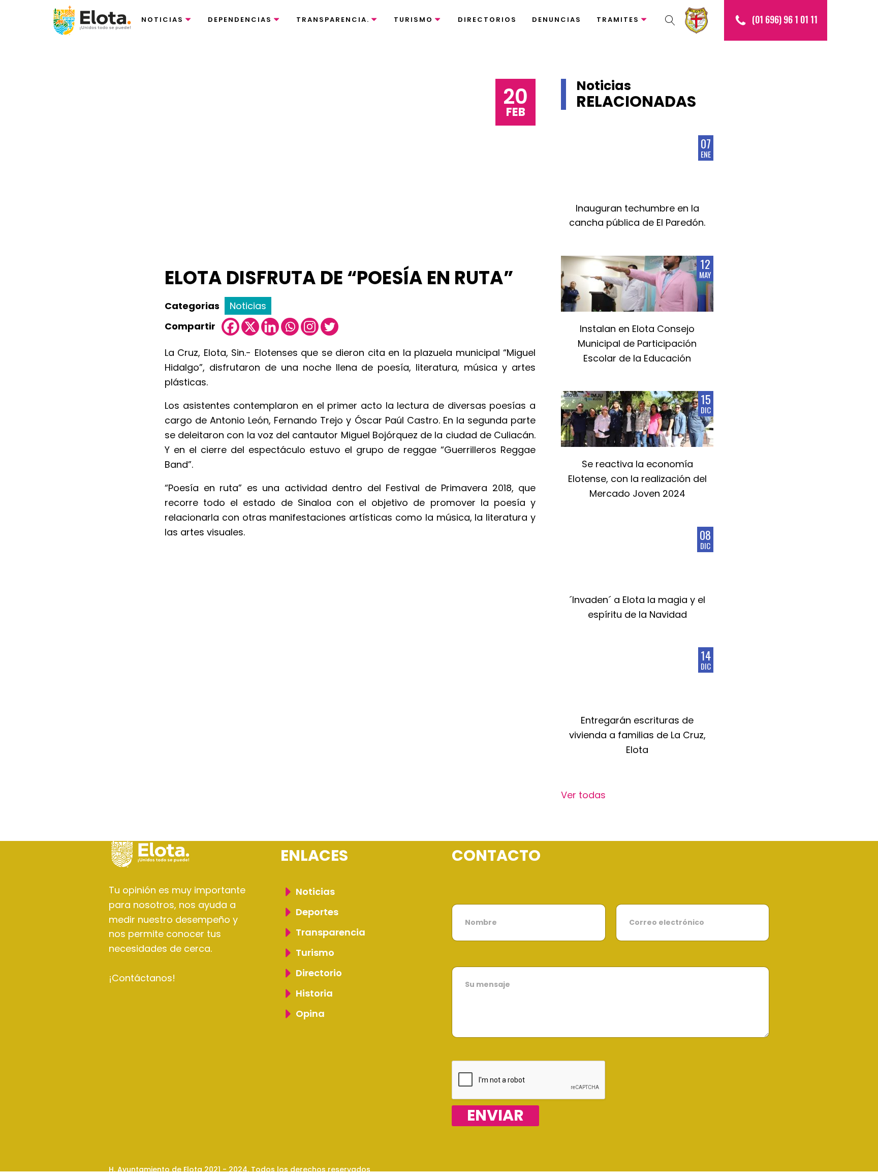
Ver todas (583, 795)
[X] (250, 327)
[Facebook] (230, 327)
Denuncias (556, 19)
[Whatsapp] (290, 327)
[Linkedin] (270, 327)
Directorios (487, 19)
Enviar (495, 1115)
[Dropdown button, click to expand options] (670, 20)
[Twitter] (329, 327)
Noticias (162, 19)
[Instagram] (310, 327)
